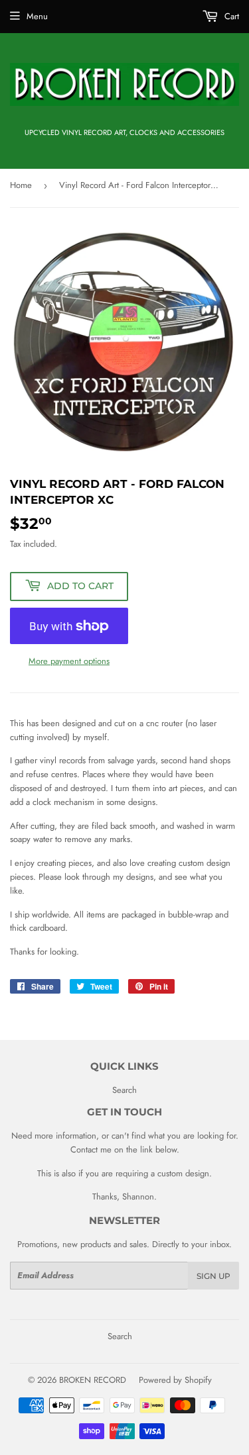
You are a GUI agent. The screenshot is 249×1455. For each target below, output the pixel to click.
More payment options (69, 661)
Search (124, 1090)
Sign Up (213, 1276)
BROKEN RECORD (92, 1380)
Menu (37, 16)
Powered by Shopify (175, 1380)
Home (21, 185)
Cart (230, 16)
